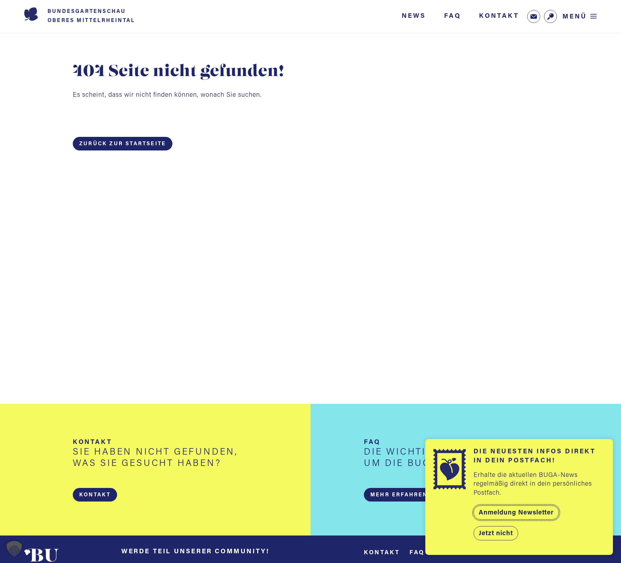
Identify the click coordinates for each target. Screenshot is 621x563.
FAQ (452, 16)
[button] (95, 495)
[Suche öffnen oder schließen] (550, 16)
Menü (574, 17)
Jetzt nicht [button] (496, 533)
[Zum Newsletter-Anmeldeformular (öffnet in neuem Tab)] (533, 16)
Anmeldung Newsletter (516, 513)
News (414, 16)
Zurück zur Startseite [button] (122, 144)
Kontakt (499, 16)
